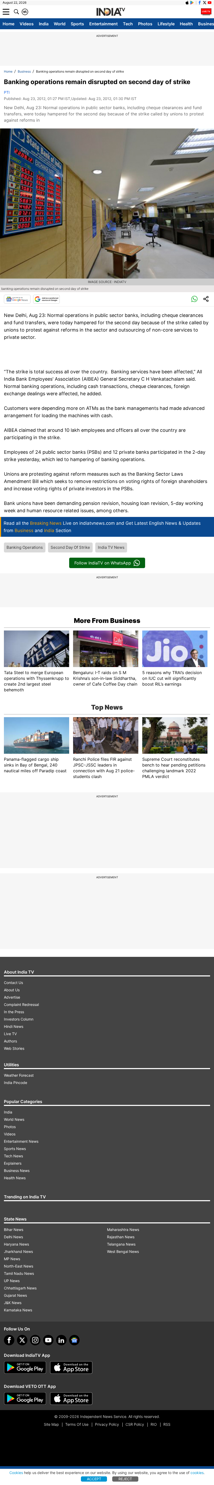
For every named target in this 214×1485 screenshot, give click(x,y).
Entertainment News (21, 1141)
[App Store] (71, 1367)
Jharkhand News (18, 1251)
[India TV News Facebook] (199, 2)
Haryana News (16, 1244)
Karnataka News (18, 1310)
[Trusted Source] (46, 299)
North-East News (18, 1266)
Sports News (15, 1148)
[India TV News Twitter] (204, 2)
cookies (197, 1472)
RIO (154, 1424)
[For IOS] (71, 1398)
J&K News (12, 1302)
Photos (145, 23)
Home (8, 23)
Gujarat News (15, 1295)
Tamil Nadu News (19, 1273)
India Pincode (15, 1082)
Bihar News (13, 1229)
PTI (7, 92)
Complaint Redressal (21, 1004)
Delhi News (13, 1237)
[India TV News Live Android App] (25, 1367)
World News (14, 1119)
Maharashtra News (123, 1229)
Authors (10, 1041)
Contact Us (13, 982)
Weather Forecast (19, 1075)
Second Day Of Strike (70, 547)
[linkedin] (61, 1340)
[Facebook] (9, 1340)
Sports (77, 23)
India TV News (111, 547)
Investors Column (18, 1019)
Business (24, 71)
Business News (16, 1170)
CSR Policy (135, 1424)
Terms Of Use (76, 1424)
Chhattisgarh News (20, 1288)
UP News (12, 1280)
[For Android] (25, 1398)
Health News (15, 1178)
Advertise (12, 997)
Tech (128, 23)
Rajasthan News (120, 1237)
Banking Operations (25, 547)
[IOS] (187, 2)
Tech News (13, 1156)
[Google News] (17, 299)
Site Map (51, 1424)
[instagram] (35, 1340)
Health (186, 23)
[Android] (192, 2)
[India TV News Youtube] (209, 2)
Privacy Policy (107, 1424)
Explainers (12, 1163)
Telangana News (121, 1244)
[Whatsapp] (194, 299)
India (44, 23)
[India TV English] (110, 12)
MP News (12, 1259)
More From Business (107, 620)
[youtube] (48, 1340)
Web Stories (14, 1048)
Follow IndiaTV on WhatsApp (102, 562)
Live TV (10, 1034)
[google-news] (74, 1340)
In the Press (14, 1012)
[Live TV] (206, 11)
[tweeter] (22, 1340)
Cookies (16, 1472)
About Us (12, 990)
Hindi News (13, 1026)
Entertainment (103, 23)
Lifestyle (166, 23)
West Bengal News (123, 1251)
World (60, 23)
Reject (125, 1479)
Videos (27, 23)
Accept (94, 1479)
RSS (166, 1424)
